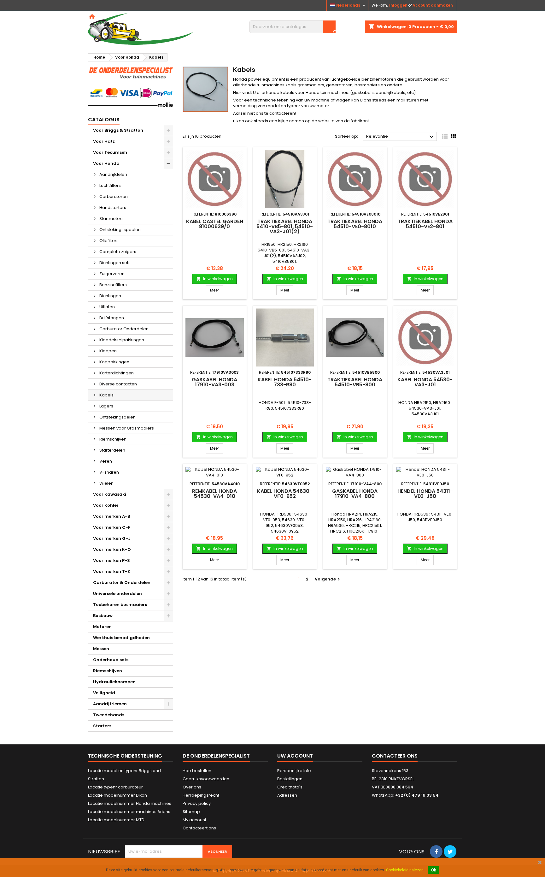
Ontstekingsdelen (117, 417)
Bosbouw (103, 616)
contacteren (282, 113)
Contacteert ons (199, 828)
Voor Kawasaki (109, 494)
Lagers (106, 406)
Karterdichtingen (116, 373)
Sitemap (191, 812)
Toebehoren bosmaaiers (120, 605)
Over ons (192, 787)
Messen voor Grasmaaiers (126, 428)
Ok (433, 870)
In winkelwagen (214, 278)
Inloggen (398, 5)
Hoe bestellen (197, 771)
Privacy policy (197, 803)
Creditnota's (289, 787)
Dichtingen (110, 296)
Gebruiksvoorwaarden (206, 779)
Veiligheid (104, 693)
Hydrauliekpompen (114, 682)
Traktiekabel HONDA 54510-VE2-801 (425, 224)
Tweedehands (108, 715)
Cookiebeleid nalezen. (405, 870)
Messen (101, 649)
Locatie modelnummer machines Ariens (129, 812)
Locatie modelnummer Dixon (117, 795)
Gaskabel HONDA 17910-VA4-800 (355, 494)
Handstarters (112, 208)
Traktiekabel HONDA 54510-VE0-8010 (354, 224)
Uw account (295, 755)
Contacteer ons (395, 755)
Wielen (106, 483)
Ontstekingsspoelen (120, 230)
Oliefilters (109, 241)
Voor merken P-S (111, 560)
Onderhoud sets (110, 660)
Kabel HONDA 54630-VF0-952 (284, 494)
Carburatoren (113, 196)
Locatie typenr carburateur (115, 787)
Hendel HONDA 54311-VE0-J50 (425, 494)
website (327, 121)
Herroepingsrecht (201, 795)
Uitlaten (107, 307)
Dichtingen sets (115, 263)
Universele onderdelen (117, 594)
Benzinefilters (113, 285)
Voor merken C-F (111, 527)
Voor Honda (106, 163)
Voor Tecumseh (110, 152)
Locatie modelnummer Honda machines (129, 803)
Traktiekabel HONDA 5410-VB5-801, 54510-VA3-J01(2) (284, 226)
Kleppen (108, 351)
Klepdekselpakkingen (121, 340)
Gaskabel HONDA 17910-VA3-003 (214, 382)
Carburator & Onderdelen (121, 583)
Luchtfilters (110, 185)
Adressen (287, 795)
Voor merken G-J (112, 538)
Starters (102, 726)
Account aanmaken (433, 5)
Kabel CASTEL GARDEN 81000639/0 (214, 224)
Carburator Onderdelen (124, 329)
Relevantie (400, 137)
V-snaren (109, 472)
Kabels (106, 395)
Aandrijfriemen (110, 704)
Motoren (102, 627)
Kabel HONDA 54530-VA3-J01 (425, 382)
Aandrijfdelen (113, 174)
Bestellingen (289, 779)
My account (194, 820)
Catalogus (104, 119)
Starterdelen (112, 450)
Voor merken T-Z (111, 571)
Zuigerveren (112, 274)
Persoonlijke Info (294, 771)
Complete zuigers (117, 252)
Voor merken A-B (111, 516)
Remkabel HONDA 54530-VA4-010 (214, 494)
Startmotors (111, 219)
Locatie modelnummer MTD (116, 820)
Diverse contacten (118, 384)
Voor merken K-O (112, 549)
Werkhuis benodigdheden (121, 638)
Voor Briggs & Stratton (118, 130)
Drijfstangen (111, 318)
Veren (105, 461)
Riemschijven (112, 439)
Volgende (328, 579)
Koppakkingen (114, 362)
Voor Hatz (104, 141)
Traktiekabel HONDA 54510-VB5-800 (354, 382)
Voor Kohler (106, 505)
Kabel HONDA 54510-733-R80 (285, 382)
